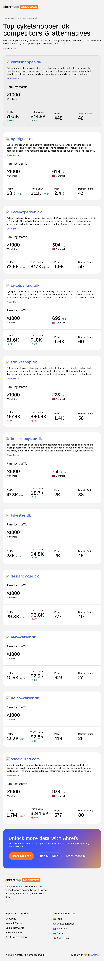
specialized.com (25, 759)
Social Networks (14, 927)
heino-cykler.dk (25, 698)
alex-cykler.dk (23, 637)
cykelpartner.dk (25, 285)
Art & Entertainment (16, 937)
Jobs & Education (15, 932)
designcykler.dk (25, 576)
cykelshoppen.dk (29, 18)
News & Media (13, 923)
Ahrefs (95, 954)
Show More (13, 78)
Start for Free (21, 856)
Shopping (10, 918)
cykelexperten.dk (26, 212)
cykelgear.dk (22, 139)
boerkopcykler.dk (26, 439)
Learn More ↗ (75, 856)
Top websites (10, 18)
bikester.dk (21, 515)
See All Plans (49, 856)
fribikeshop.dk (24, 362)
